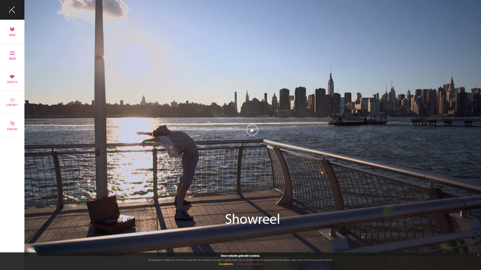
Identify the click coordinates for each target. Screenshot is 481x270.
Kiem (12, 35)
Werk (12, 58)
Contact (12, 105)
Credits (12, 82)
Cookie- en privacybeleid (249, 264)
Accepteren (226, 264)
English (12, 129)
